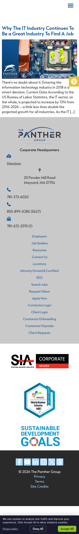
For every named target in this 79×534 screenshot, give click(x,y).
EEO (39, 278)
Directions (14, 163)
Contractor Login (39, 305)
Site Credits (39, 486)
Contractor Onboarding (39, 319)
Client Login (39, 312)
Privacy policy (10, 528)
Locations (39, 264)
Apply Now (39, 298)
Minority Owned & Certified (39, 271)
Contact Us (39, 257)
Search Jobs (39, 284)
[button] (74, 81)
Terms (39, 481)
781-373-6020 (18, 197)
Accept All (67, 529)
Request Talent (39, 291)
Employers (39, 236)
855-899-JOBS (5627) (24, 211)
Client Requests (39, 333)
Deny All (38, 529)
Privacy (39, 476)
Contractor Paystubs (39, 326)
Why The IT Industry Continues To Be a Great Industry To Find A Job (38, 31)
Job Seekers (39, 243)
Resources (40, 250)
